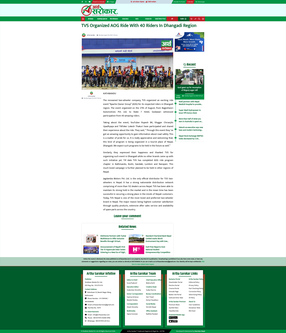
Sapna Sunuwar (132, 314)
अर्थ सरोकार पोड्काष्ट (138, 2)
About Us (192, 301)
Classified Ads (173, 310)
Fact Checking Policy (196, 288)
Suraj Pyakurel (132, 283)
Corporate (148, 18)
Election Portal (174, 285)
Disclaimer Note (194, 307)
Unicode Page (174, 291)
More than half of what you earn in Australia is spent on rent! (190, 120)
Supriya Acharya (132, 297)
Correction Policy (195, 291)
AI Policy (192, 297)
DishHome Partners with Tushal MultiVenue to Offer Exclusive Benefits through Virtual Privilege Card (113, 239)
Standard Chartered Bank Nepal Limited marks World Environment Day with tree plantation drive (158, 239)
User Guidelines (194, 304)
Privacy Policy (194, 285)
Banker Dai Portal (175, 294)
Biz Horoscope (200, 2)
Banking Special (102, 18)
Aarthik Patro (173, 307)
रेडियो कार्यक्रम (152, 2)
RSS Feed (192, 310)
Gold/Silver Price (160, 18)
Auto (136, 18)
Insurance (125, 18)
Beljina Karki (150, 283)
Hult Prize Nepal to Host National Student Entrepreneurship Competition (158, 250)
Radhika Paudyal (152, 314)
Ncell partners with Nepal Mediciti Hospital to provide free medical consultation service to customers (190, 103)
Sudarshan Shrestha (134, 290)
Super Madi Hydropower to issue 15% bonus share (190, 111)
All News (90, 18)
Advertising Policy (195, 294)
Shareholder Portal (175, 282)
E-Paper (111, 2)
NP (172, 18)
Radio (182, 18)
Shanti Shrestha (132, 307)
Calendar (190, 2)
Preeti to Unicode (98, 2)
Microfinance (114, 18)
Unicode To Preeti (179, 2)
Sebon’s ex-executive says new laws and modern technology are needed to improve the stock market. (191, 129)
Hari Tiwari (150, 297)
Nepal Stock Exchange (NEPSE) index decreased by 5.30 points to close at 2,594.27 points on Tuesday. (191, 137)
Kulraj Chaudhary (152, 300)
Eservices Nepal (200, 331)
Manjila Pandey (132, 300)
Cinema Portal (174, 288)
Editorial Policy (194, 282)
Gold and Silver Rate (176, 297)
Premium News (174, 304)
